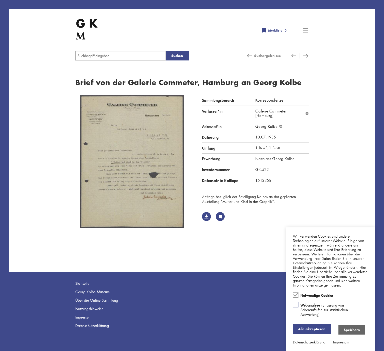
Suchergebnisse (267, 55)
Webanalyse (324, 310)
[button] (305, 30)
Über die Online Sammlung (96, 300)
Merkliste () (278, 30)
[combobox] (120, 55)
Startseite (82, 283)
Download (206, 216)
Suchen (177, 55)
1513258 (263, 180)
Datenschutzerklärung (92, 325)
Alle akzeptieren (311, 329)
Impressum (83, 317)
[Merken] (220, 216)
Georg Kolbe (266, 126)
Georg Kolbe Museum (92, 291)
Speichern (352, 329)
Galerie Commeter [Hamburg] (271, 113)
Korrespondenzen (270, 100)
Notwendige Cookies (317, 295)
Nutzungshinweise (89, 308)
